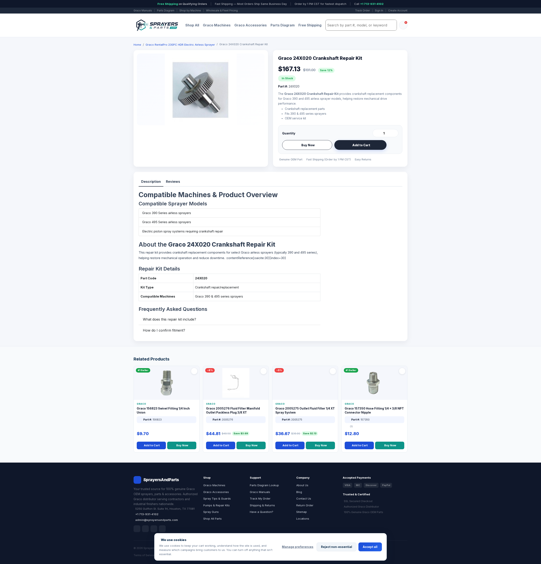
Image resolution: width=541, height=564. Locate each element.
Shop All (192, 25)
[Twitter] (153, 528)
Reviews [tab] (173, 181)
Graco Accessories (250, 25)
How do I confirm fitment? (164, 330)
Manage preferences (297, 547)
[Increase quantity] (394, 133)
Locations (302, 518)
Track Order (362, 10)
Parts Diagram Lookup (264, 485)
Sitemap (301, 511)
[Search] (392, 25)
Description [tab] (151, 181)
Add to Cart (361, 145)
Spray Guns (211, 511)
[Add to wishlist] (393, 145)
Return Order (304, 505)
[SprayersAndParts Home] (157, 25)
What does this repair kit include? (169, 319)
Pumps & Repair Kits (216, 505)
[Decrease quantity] (376, 133)
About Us (302, 485)
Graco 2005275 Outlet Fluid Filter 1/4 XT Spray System (305, 410)
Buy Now (308, 145)
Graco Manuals (143, 10)
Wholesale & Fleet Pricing (222, 10)
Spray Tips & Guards (217, 498)
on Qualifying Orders (182, 3)
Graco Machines (217, 25)
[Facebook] (137, 528)
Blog (299, 492)
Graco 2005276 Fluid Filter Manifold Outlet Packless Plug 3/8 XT (233, 410)
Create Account (397, 10)
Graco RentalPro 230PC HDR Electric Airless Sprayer (180, 44)
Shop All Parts (212, 518)
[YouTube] (162, 528)
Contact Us (303, 498)
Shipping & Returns (262, 505)
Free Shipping (309, 25)
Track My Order (260, 498)
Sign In (379, 10)
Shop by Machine (190, 10)
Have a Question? (261, 511)
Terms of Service (144, 555)
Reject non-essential (336, 547)
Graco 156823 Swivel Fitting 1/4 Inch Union (163, 410)
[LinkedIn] (145, 528)
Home (137, 44)
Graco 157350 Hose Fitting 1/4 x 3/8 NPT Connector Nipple (374, 410)
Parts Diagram (165, 10)
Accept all (370, 547)
